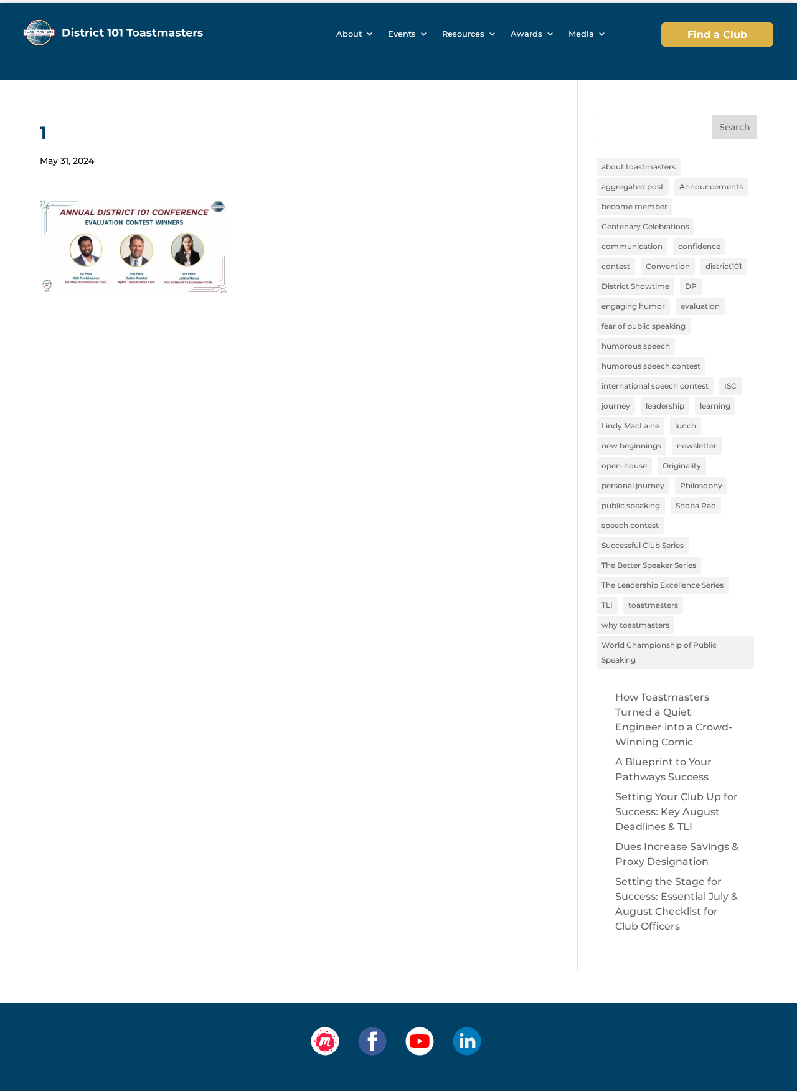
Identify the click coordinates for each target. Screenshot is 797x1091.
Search (734, 127)
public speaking (630, 505)
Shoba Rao (696, 505)
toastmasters (653, 605)
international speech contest (655, 385)
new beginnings (631, 445)
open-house (624, 465)
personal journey (632, 485)
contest (615, 266)
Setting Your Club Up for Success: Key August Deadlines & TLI (676, 812)
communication (632, 246)
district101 (723, 266)
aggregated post (632, 186)
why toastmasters (635, 625)
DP (691, 286)
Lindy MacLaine (630, 425)
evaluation (700, 306)
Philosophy (701, 485)
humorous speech (635, 346)
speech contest (630, 525)
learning (715, 405)
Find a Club (717, 34)
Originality (682, 465)
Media (581, 34)
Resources (463, 34)
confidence (699, 246)
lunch (685, 425)
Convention (668, 266)
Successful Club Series (642, 545)
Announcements (711, 186)
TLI (607, 605)
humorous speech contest (650, 366)
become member (634, 206)
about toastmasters (638, 166)
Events (402, 34)
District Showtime (635, 286)
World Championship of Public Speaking (659, 652)
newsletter (697, 445)
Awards (526, 34)
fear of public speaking (643, 326)
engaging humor (633, 306)
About (349, 34)
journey (615, 405)
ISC (730, 385)
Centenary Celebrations (645, 226)
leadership (665, 405)
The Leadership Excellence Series (662, 585)
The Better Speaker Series (648, 565)
